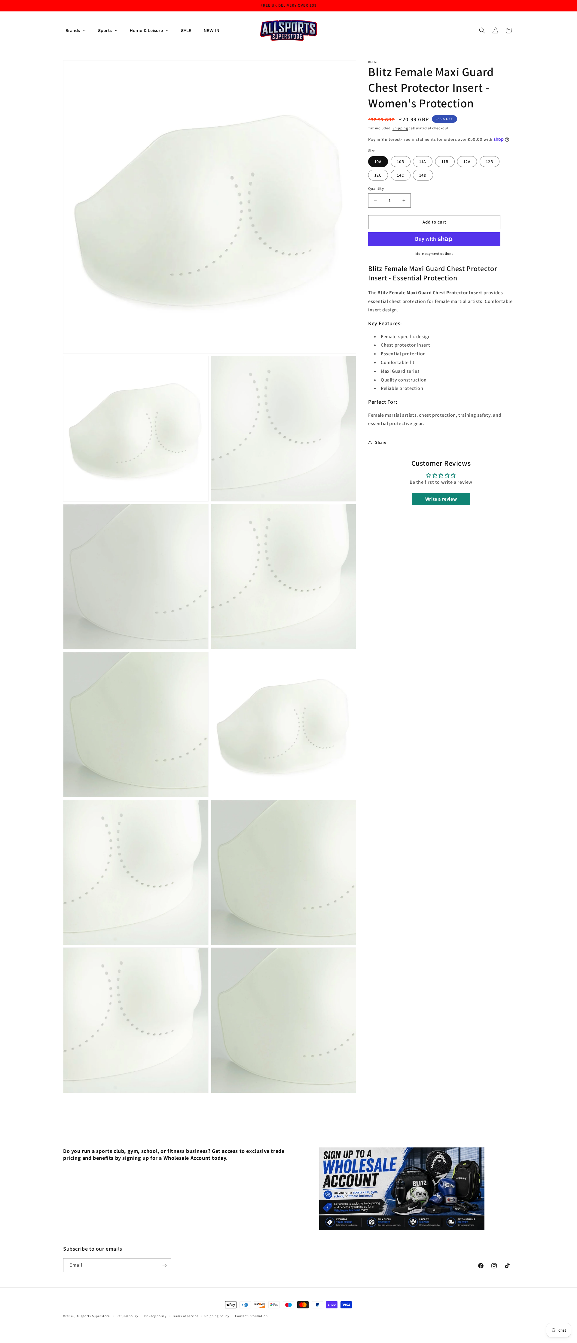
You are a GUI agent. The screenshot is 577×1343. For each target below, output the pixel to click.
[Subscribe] (164, 1265)
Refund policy (127, 1316)
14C (400, 175)
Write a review (441, 499)
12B (489, 161)
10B (400, 161)
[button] (482, 30)
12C (378, 175)
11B (444, 161)
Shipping (400, 128)
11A (422, 161)
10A (378, 161)
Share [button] (380, 442)
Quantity (376, 188)
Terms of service (185, 1316)
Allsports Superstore (93, 1316)
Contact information (251, 1316)
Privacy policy (155, 1316)
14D (423, 175)
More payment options (434, 253)
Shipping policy (216, 1316)
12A (467, 161)
